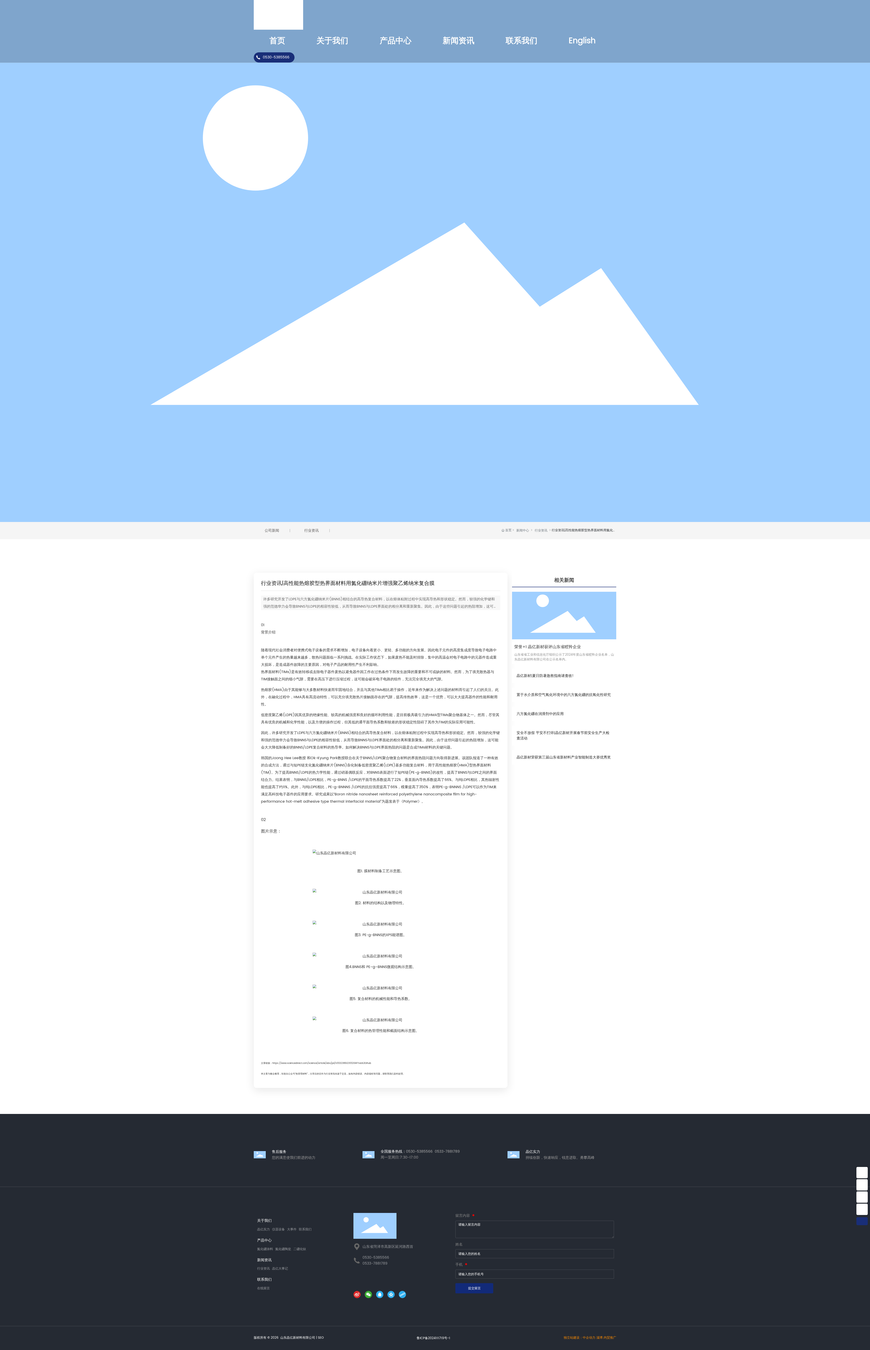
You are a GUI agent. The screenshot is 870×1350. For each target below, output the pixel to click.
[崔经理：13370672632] (862, 1197)
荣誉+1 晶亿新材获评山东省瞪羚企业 (547, 647)
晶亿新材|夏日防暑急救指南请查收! (545, 676)
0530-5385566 (276, 57)
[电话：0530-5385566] (862, 1172)
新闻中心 (522, 530)
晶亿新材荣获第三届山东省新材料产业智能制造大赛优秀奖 (564, 757)
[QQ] (380, 1295)
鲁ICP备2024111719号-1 (433, 1338)
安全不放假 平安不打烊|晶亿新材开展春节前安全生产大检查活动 (563, 735)
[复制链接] (403, 1295)
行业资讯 (541, 530)
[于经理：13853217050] (862, 1209)
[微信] (369, 1295)
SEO (321, 1337)
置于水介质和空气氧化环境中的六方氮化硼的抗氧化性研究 (564, 695)
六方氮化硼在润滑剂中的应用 (540, 714)
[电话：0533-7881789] (862, 1185)
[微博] (357, 1295)
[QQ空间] (391, 1295)
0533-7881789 (374, 1263)
